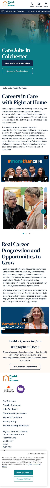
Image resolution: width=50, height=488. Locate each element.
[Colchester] (9, 4)
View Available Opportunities (17, 63)
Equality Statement (12, 405)
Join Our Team (10, 409)
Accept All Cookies (23, 473)
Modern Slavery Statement (16, 425)
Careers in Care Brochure (17, 71)
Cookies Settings (24, 479)
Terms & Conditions (12, 417)
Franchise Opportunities (15, 413)
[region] (23, 468)
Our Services (9, 401)
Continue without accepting (36, 454)
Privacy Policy (9, 421)
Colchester (7, 88)
